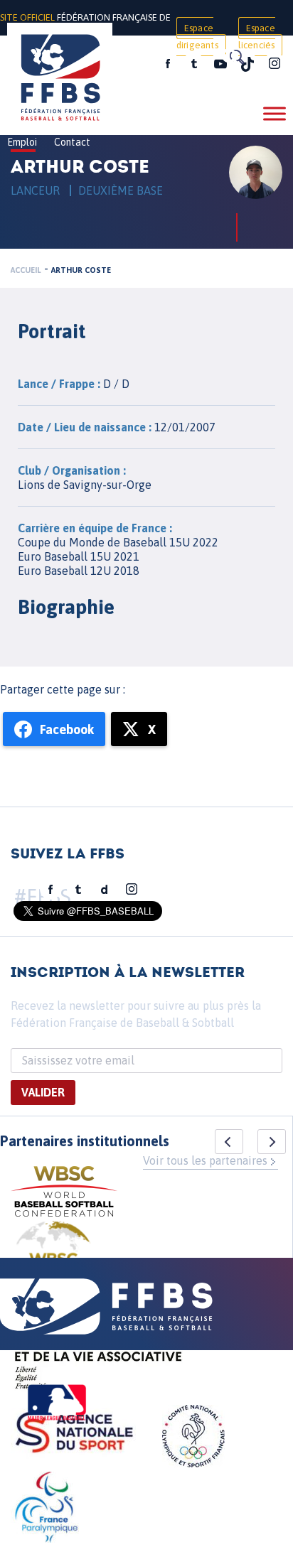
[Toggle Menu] (274, 113)
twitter (193, 64)
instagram (274, 64)
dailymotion (104, 889)
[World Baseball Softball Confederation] (64, 1193)
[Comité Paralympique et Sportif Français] (46, 1509)
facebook (168, 64)
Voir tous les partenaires (205, 1160)
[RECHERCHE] (236, 57)
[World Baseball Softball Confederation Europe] (53, 1255)
